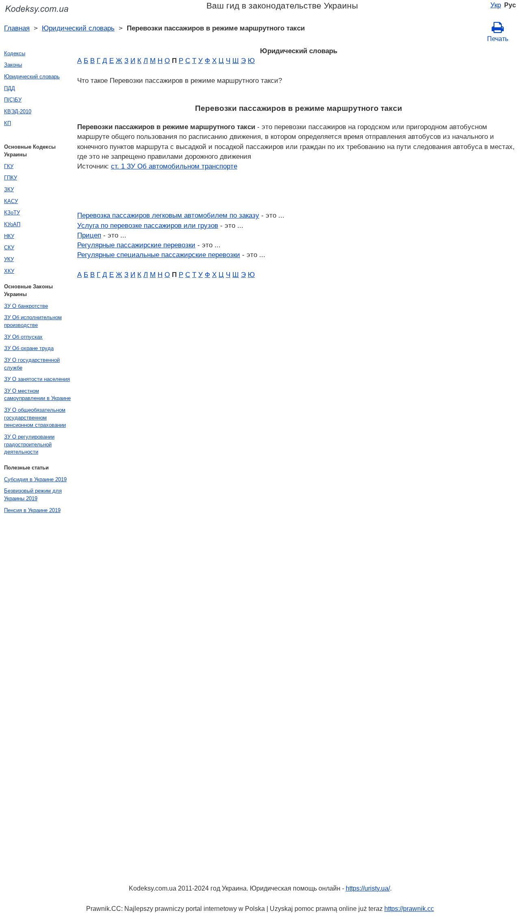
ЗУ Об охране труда (29, 348)
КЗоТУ (12, 213)
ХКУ (9, 271)
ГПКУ (10, 178)
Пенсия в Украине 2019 (32, 510)
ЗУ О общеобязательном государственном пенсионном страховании (35, 417)
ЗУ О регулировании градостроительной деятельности (29, 444)
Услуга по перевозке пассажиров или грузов (147, 225)
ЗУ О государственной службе (32, 364)
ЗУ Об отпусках (23, 337)
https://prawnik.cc (409, 908)
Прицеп (89, 235)
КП (7, 123)
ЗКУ (9, 189)
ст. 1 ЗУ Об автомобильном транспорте (174, 166)
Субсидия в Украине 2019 (35, 479)
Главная (17, 28)
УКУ (9, 259)
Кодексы (14, 53)
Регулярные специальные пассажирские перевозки (158, 255)
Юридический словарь (78, 28)
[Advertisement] (32, 640)
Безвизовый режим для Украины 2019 (33, 495)
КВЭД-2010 (17, 111)
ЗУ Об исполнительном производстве (33, 321)
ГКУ (8, 166)
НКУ (9, 236)
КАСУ (11, 201)
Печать (497, 38)
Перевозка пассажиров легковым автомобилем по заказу (168, 215)
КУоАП (12, 224)
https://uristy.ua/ (368, 888)
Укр (495, 5)
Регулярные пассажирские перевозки (136, 245)
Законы (13, 65)
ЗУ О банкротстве (26, 306)
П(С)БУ (13, 100)
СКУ (9, 247)
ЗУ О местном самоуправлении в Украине (37, 395)
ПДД (9, 88)
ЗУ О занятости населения (37, 379)
